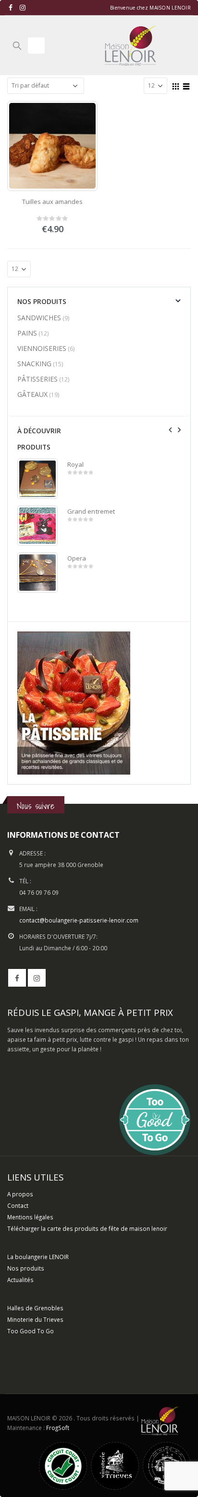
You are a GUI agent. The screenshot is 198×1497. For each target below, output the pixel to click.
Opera (76, 558)
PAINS (27, 333)
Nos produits (25, 1268)
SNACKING (34, 363)
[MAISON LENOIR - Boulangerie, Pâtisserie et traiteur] (130, 45)
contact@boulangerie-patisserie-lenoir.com (78, 920)
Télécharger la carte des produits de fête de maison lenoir (88, 1228)
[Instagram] (23, 7)
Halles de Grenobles (35, 1308)
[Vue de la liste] (186, 85)
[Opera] (37, 572)
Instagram (37, 978)
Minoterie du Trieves (35, 1319)
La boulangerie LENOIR (38, 1257)
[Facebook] (11, 7)
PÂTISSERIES (37, 378)
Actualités (20, 1279)
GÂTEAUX (32, 394)
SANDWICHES (39, 317)
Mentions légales (30, 1217)
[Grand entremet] (37, 526)
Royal (75, 464)
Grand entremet (91, 511)
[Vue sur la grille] (176, 85)
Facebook (17, 978)
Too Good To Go (30, 1331)
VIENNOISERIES (41, 348)
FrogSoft (57, 1427)
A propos (20, 1194)
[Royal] (37, 479)
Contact (17, 1205)
